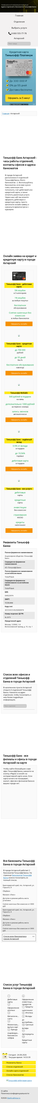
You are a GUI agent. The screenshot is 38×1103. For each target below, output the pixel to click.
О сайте (4, 1091)
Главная (19, 15)
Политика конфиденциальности (15, 1093)
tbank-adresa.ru (13, 1098)
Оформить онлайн (19, 324)
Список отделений (14, 1066)
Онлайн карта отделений (17, 1071)
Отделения (19, 21)
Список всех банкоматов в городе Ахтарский (14, 937)
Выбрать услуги (19, 27)
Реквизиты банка (13, 1062)
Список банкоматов (15, 1075)
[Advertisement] (19, 135)
